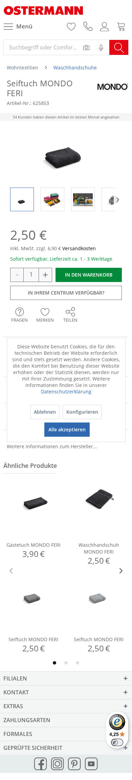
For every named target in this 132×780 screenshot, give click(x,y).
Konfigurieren (82, 412)
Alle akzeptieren (67, 429)
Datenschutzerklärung (66, 391)
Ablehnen (45, 412)
